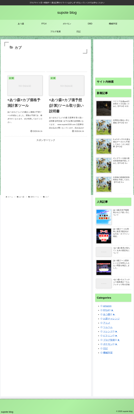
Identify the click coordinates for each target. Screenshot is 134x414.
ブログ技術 (109, 340)
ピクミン (108, 335)
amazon (107, 306)
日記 (105, 348)
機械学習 (108, 352)
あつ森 (106, 314)
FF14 (106, 310)
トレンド (108, 331)
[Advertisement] (46, 61)
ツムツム (108, 327)
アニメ (106, 323)
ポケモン (108, 344)
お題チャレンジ (111, 318)
